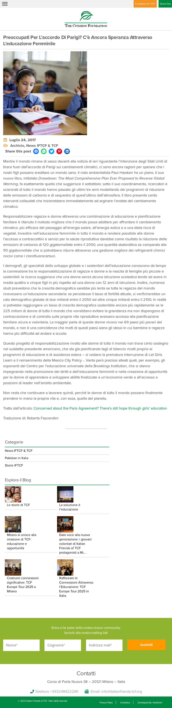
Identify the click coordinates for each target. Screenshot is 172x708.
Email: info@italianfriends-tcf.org (116, 691)
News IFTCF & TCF (42, 145)
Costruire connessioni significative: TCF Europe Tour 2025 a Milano (23, 584)
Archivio (17, 145)
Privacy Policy (106, 702)
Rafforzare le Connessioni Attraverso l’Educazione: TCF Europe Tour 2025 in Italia (76, 587)
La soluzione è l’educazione (69, 507)
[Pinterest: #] (59, 151)
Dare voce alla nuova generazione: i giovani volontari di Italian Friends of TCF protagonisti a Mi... (75, 544)
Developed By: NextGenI (150, 702)
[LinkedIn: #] (67, 151)
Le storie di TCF (18, 505)
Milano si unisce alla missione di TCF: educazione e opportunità (21, 541)
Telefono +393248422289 (56, 691)
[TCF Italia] (86, 18)
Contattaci (125, 702)
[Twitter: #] (51, 151)
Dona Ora (165, 3)
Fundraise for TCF (145, 3)
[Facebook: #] (36, 151)
